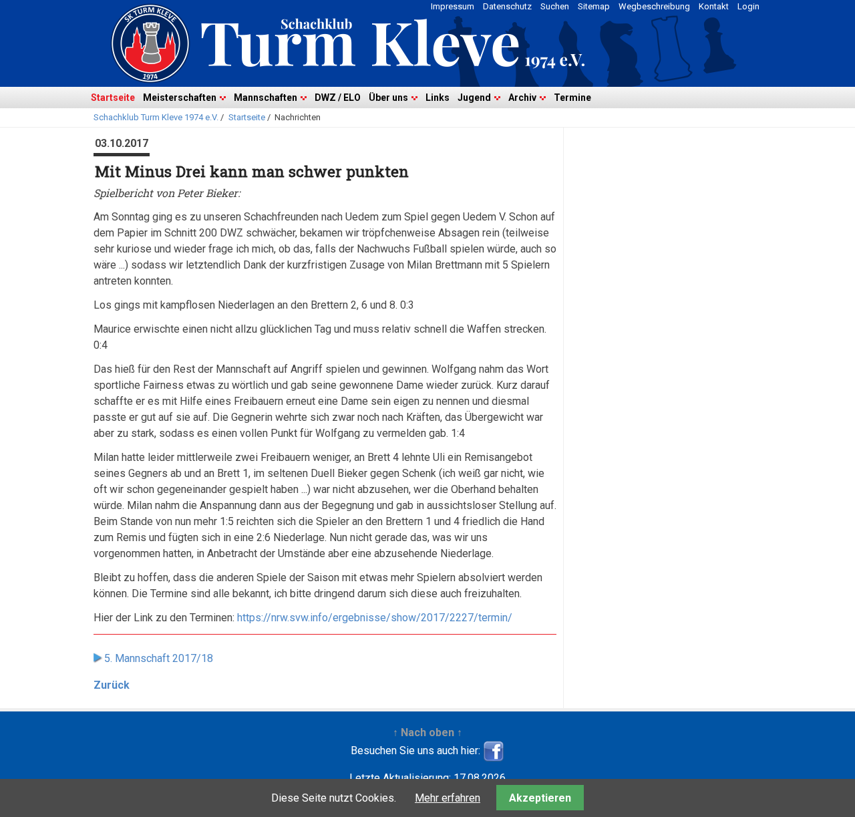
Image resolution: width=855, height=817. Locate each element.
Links (437, 97)
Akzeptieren (540, 798)
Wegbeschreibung (654, 6)
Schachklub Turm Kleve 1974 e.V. (156, 117)
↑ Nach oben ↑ (427, 732)
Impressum (452, 6)
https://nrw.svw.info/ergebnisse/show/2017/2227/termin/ (374, 617)
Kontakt (714, 6)
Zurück (112, 685)
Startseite (113, 97)
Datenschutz (507, 6)
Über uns (388, 97)
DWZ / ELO (338, 97)
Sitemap (594, 6)
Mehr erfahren (447, 798)
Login (748, 6)
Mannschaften (265, 97)
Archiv (522, 97)
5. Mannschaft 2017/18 (158, 658)
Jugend (474, 97)
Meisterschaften (179, 97)
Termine (572, 97)
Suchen (554, 6)
